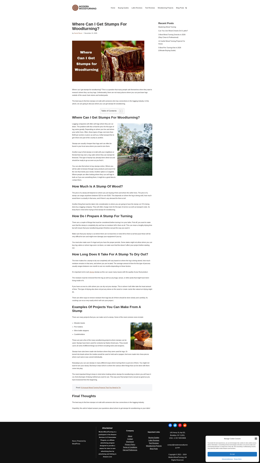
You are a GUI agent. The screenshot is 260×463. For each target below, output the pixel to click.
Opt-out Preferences (130, 450)
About (130, 436)
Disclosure (130, 442)
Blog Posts (180, 8)
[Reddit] (185, 425)
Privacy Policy (238, 459)
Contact (130, 439)
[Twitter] (175, 425)
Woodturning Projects (165, 8)
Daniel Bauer (78, 33)
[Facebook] (170, 425)
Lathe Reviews (137, 8)
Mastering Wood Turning (167, 27)
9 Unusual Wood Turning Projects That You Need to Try (101, 387)
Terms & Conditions (130, 447)
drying (92, 272)
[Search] (186, 8)
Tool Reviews (150, 8)
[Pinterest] (180, 425)
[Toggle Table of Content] (120, 111)
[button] (256, 439)
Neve (74, 441)
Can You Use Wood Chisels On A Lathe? (173, 31)
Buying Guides (123, 8)
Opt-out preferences (227, 459)
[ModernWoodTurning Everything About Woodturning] (84, 8)
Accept (232, 454)
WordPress (76, 444)
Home (113, 8)
